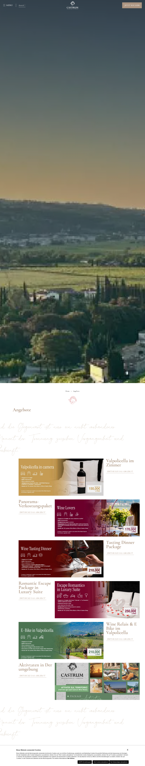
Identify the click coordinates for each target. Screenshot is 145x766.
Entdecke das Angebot (120, 471)
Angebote (76, 391)
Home (67, 391)
